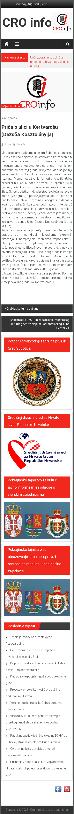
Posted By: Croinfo (14, 144)
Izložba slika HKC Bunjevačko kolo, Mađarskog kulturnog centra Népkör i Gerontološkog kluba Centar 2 (39, 324)
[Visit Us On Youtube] (66, 788)
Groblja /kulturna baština (22, 308)
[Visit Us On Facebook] (58, 788)
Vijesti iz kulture (11, 106)
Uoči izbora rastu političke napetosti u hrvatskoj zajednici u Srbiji (49, 62)
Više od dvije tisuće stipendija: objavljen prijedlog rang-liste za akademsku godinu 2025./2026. (33, 722)
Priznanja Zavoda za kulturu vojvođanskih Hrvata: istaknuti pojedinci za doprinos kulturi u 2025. (36, 768)
